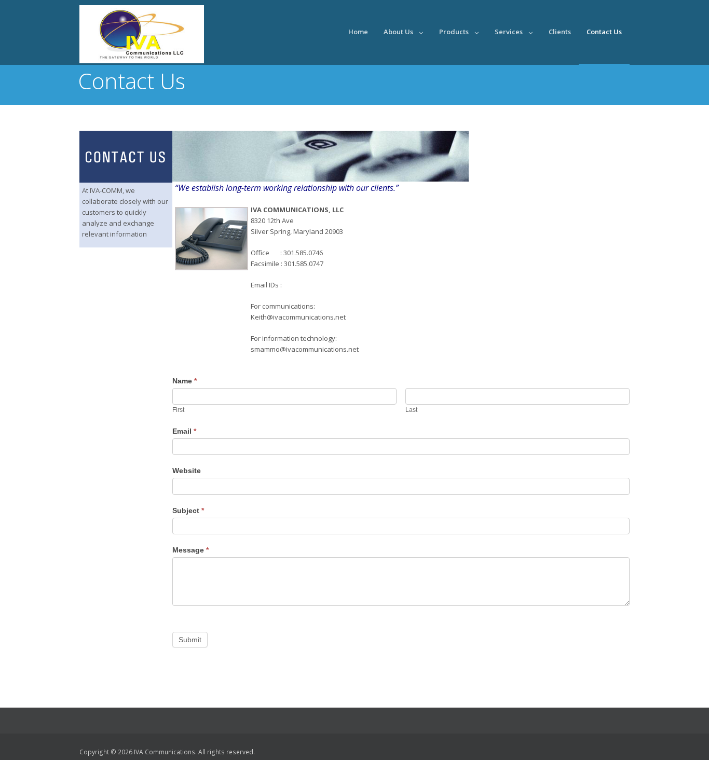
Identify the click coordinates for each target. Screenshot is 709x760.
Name (184, 381)
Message (190, 550)
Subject (188, 510)
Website (186, 470)
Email (184, 431)
